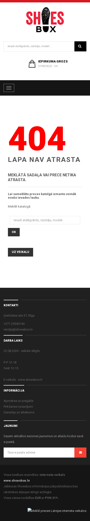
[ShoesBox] (45, 19)
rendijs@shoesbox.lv (18, 329)
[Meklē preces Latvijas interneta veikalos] (57, 511)
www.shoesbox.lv (17, 480)
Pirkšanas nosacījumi (18, 406)
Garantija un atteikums (19, 412)
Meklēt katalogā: (19, 206)
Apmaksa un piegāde (18, 401)
